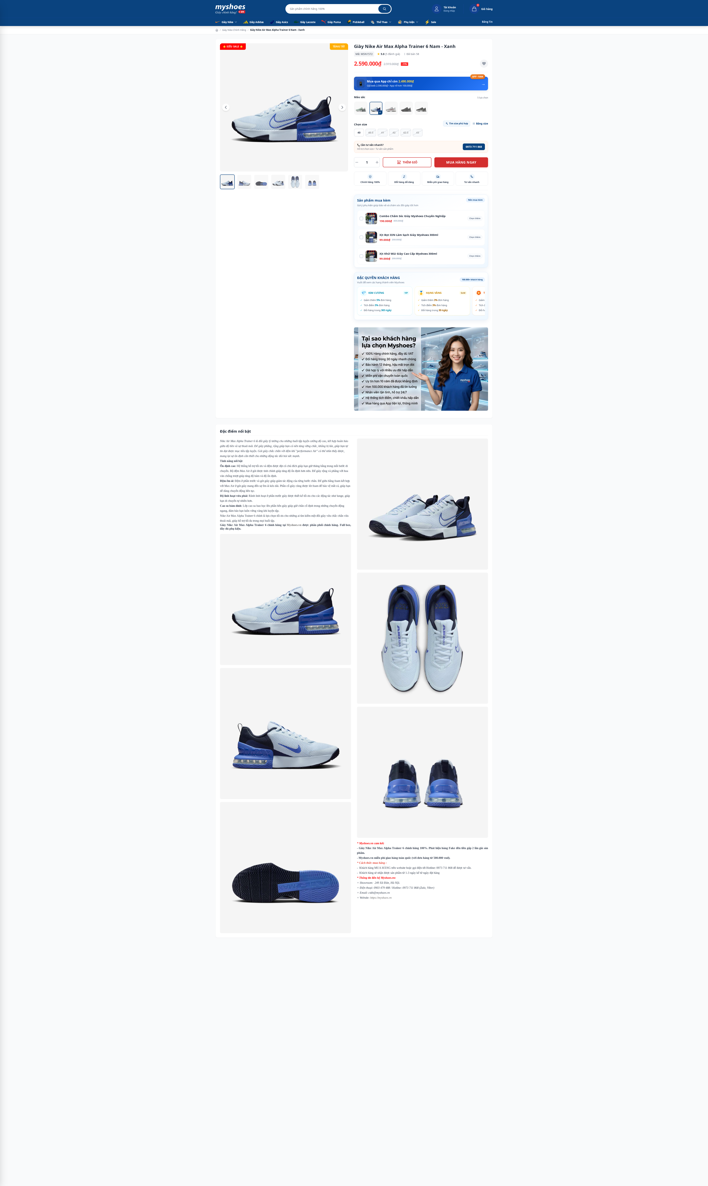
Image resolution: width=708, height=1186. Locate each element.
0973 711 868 (474, 146)
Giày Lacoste (307, 22)
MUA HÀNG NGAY (461, 162)
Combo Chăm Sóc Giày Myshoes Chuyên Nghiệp (412, 216)
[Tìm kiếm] (384, 9)
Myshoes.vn (294, 525)
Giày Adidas (256, 22)
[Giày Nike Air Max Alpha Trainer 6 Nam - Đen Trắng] (421, 108)
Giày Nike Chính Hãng (234, 30)
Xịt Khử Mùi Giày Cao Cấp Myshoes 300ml (408, 253)
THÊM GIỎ (410, 162)
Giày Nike (227, 22)
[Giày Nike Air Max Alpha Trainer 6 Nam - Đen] (406, 108)
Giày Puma (334, 22)
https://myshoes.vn (381, 897)
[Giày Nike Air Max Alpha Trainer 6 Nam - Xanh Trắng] (360, 108)
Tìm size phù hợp (458, 123)
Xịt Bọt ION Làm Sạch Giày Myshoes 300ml (408, 235)
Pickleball (358, 22)
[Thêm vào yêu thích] (484, 64)
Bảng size (482, 123)
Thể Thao (382, 22)
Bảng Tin (487, 21)
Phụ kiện (409, 22)
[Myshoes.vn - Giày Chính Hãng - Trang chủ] (230, 9)
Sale (430, 22)
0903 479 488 (382, 887)
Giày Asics (282, 22)
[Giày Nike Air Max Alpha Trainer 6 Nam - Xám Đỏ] (391, 108)
